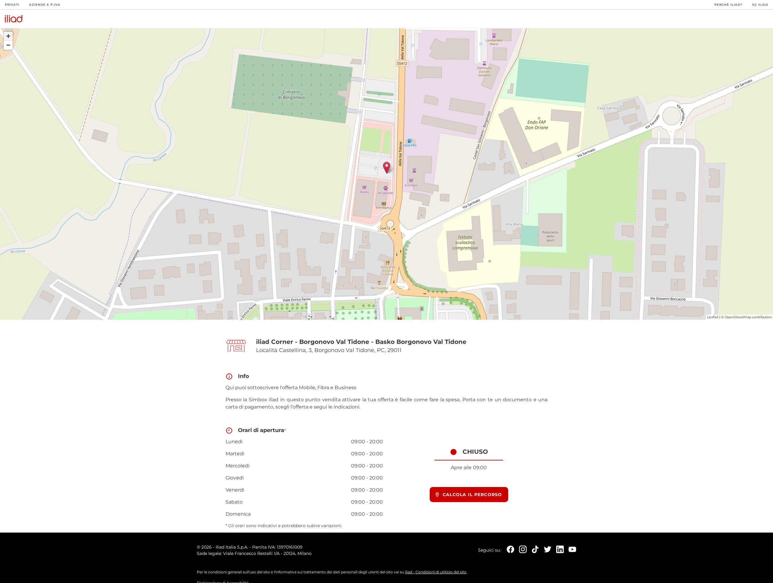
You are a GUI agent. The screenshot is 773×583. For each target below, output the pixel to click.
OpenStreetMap (738, 317)
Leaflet (712, 317)
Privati (12, 5)
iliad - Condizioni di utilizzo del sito (436, 572)
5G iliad (760, 5)
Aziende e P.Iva (44, 5)
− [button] (8, 45)
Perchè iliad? (728, 5)
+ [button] (8, 36)
